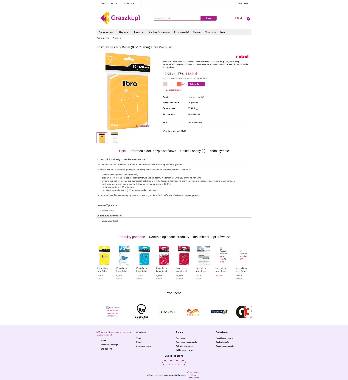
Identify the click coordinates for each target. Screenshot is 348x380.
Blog (222, 32)
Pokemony (139, 32)
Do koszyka (195, 84)
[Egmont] (161, 312)
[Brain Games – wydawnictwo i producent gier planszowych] (109, 312)
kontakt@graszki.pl (109, 345)
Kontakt (139, 342)
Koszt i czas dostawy (225, 338)
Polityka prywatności (185, 346)
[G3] (238, 312)
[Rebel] (242, 56)
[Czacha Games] (135, 312)
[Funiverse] (213, 312)
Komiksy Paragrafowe (159, 32)
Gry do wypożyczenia (225, 346)
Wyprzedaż (210, 32)
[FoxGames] (187, 312)
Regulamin (180, 338)
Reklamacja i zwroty (184, 350)
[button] (141, 332)
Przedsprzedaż (181, 32)
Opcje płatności (222, 342)
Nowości (197, 32)
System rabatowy (143, 346)
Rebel (115, 221)
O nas (138, 338)
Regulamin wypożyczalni (186, 342)
